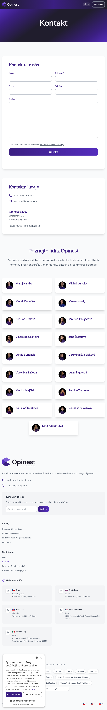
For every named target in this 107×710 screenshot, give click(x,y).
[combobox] (37, 657)
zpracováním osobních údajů (52, 144)
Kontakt (5, 561)
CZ (88, 4)
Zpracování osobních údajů (13, 566)
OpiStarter (6, 542)
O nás (4, 557)
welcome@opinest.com (19, 480)
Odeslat (53, 152)
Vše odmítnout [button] (32, 694)
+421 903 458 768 (17, 485)
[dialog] (24, 680)
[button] (24, 700)
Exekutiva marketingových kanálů (16, 538)
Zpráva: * (13, 99)
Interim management (11, 533)
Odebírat (43, 509)
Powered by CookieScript (23, 704)
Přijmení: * (59, 73)
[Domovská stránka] (10, 4)
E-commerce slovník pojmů (14, 570)
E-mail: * (12, 86)
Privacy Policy (36, 689)
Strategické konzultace (12, 529)
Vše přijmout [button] (13, 694)
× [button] (41, 658)
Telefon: (58, 86)
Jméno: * (12, 73)
